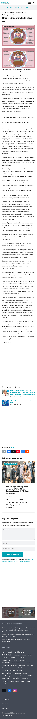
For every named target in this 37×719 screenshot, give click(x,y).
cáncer (21, 657)
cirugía (24, 655)
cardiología (16, 655)
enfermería (6, 662)
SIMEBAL (5, 681)
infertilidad (10, 668)
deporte (15, 660)
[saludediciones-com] (5, 3)
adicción (10, 652)
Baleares (6, 655)
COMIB (4, 657)
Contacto (5, 704)
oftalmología (18, 673)
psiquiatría (29, 675)
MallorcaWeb (8, 715)
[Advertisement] (18, 365)
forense (14, 665)
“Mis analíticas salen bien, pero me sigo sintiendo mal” (16, 640)
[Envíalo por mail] (4, 451)
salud (12, 447)
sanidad (16, 678)
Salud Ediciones (9, 12)
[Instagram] (15, 690)
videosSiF (4, 684)
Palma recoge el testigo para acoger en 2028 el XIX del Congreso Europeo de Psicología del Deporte (17, 489)
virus (9, 684)
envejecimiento (16, 663)
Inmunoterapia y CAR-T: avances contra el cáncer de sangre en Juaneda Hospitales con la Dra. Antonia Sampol (22, 392)
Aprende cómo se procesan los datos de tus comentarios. (17, 560)
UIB (22, 681)
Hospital (30, 665)
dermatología (23, 660)
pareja (25, 673)
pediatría (4, 676)
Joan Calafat (27, 668)
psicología (20, 676)
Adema (3, 652)
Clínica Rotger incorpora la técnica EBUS (21, 402)
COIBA (30, 655)
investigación (19, 668)
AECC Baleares (19, 652)
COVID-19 (13, 657)
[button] (29, 3)
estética (23, 663)
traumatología (14, 681)
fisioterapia (5, 665)
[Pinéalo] (18, 451)
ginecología (22, 665)
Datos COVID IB (6, 660)
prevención (12, 676)
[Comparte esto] (9, 451)
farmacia (30, 663)
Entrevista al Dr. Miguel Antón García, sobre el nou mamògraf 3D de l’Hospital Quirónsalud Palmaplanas (18, 630)
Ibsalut (4, 668)
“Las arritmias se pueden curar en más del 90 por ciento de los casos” (18, 636)
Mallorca (5, 670)
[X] (4, 690)
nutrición (19, 670)
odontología (7, 673)
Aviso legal (5, 708)
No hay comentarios (9, 15)
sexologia (25, 678)
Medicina (12, 671)
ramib (3, 679)
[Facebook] (9, 690)
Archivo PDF (6, 699)
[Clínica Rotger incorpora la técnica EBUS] (5, 403)
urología (28, 681)
